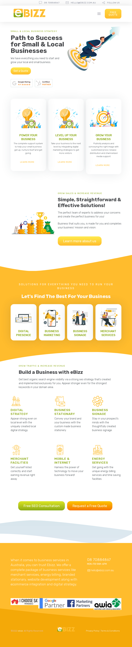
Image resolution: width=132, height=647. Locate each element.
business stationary (64, 412)
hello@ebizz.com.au (83, 2)
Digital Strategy (19, 412)
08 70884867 (52, 2)
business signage (100, 412)
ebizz (20, 631)
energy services (100, 460)
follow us (113, 2)
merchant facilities (20, 460)
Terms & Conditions (110, 631)
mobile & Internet (62, 460)
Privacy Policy (92, 631)
